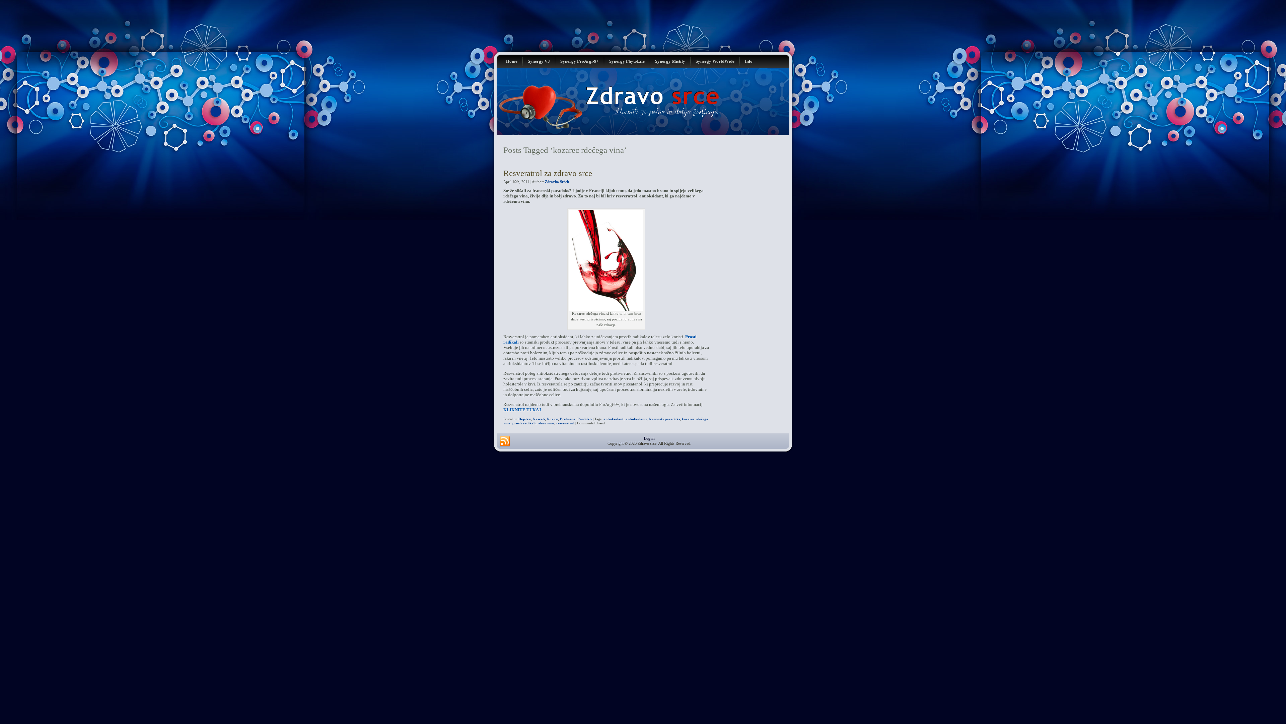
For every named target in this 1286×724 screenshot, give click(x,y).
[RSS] (504, 441)
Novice (552, 419)
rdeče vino (546, 423)
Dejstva (524, 419)
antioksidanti (636, 419)
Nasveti (539, 419)
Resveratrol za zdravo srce (547, 173)
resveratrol (565, 423)
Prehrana (567, 419)
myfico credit (698, 458)
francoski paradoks (664, 419)
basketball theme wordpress (646, 458)
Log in (649, 438)
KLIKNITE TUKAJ (522, 409)
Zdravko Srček (557, 182)
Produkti (584, 419)
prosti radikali (523, 423)
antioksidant (613, 419)
